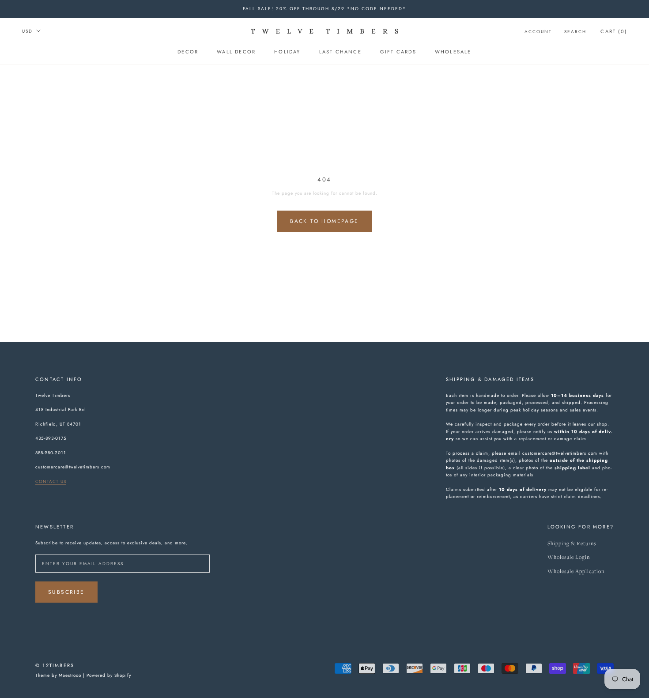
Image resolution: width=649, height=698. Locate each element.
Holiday (287, 51)
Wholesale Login (568, 557)
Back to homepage (324, 221)
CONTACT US (50, 481)
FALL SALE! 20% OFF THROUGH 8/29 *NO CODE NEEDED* (324, 8)
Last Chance (340, 51)
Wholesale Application (575, 571)
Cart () (613, 31)
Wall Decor (236, 51)
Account (538, 31)
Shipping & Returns (571, 544)
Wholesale (453, 51)
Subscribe (66, 592)
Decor (187, 51)
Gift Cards (398, 51)
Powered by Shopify (109, 675)
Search (575, 31)
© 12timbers (54, 665)
